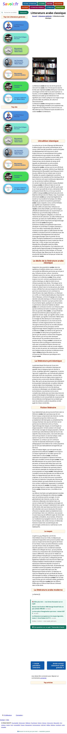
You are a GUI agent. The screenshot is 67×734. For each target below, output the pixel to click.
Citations (3, 725)
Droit (12, 725)
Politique (25, 7)
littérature (50, 7)
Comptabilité (17, 725)
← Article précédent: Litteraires (36, 665)
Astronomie (50, 723)
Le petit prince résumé (19, 25)
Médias (48, 725)
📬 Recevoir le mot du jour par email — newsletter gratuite (33, 731)
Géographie (56, 723)
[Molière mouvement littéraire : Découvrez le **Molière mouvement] (8, 74)
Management (28, 725)
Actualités (3, 727)
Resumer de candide (18, 86)
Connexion (19, 715)
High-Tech (43, 725)
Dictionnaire (22, 723)
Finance (23, 725)
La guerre (41, 3)
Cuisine (8, 725)
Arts (61, 723)
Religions (53, 725)
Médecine (28, 723)
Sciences (44, 723)
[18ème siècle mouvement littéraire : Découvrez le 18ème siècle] (8, 98)
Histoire (49, 3)
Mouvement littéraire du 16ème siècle (18, 50)
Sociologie (58, 725)
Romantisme (60, 7)
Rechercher (23, 12)
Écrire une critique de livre (20, 37)
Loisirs (63, 725)
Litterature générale (37, 7)
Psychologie (34, 723)
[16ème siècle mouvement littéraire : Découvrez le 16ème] (8, 50)
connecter (43, 678)
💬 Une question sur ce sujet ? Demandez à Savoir (48, 627)
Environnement (36, 725)
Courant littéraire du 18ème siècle (20, 98)
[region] (48, 39)
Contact (2, 720)
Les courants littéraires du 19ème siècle (18, 62)
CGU (7, 720)
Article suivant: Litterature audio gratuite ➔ (57, 665)
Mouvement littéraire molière (20, 74)
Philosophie (58, 3)
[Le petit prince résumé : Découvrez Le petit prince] (8, 26)
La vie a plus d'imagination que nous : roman (47, 611)
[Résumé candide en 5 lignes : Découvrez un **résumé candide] (8, 86)
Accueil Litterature (29, 3)
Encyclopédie (15, 723)
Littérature (8, 715)
